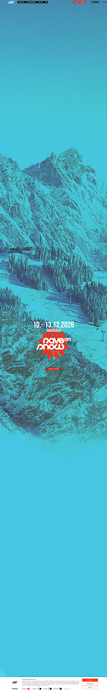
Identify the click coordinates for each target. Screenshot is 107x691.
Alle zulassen (90, 680)
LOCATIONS (21, 2)
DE (102, 2)
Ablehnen (90, 687)
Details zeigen (66, 688)
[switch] (39, 689)
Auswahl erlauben (90, 683)
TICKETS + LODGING (79, 2)
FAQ (46, 2)
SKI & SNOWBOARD (31, 2)
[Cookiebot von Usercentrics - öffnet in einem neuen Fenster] (15, 689)
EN (103, 2)
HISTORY (40, 2)
